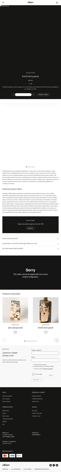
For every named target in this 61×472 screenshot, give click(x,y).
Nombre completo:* (36, 350)
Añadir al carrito (43, 94)
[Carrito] (57, 2)
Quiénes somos (5, 410)
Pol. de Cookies (27, 469)
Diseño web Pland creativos (42, 469)
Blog (3, 424)
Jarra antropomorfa (15, 328)
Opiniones (4, 421)
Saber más (30, 228)
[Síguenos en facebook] (50, 465)
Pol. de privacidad (16, 469)
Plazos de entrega (6, 401)
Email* (33, 357)
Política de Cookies (36, 416)
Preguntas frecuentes (36, 396)
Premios (4, 413)
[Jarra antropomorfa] (15, 310)
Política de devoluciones (37, 399)
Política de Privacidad (37, 413)
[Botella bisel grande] (45, 310)
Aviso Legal (34, 410)
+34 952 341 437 (7, 443)
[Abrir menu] (3, 2)
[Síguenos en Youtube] (56, 465)
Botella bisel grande (45, 328)
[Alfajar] (30, 2)
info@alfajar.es (36, 435)
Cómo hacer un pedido (7, 396)
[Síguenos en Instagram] (53, 465)
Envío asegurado (6, 399)
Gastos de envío (35, 401)
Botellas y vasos (30, 73)
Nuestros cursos (5, 416)
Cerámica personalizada (7, 419)
